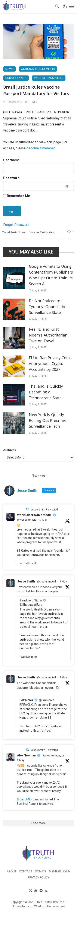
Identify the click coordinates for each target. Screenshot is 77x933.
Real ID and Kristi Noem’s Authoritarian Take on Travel (48, 335)
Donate (40, 871)
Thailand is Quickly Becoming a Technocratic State (46, 392)
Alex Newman (26, 755)
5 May (20, 760)
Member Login (59, 871)
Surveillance (16, 78)
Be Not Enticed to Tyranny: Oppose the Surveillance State (47, 306)
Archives (9, 450)
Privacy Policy (38, 877)
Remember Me (18, 196)
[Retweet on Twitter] (27, 509)
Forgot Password (16, 225)
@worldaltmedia (26, 519)
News (9, 68)
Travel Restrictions (13, 232)
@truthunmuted (46, 581)
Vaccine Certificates (42, 232)
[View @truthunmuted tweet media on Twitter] (57, 687)
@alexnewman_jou (54, 755)
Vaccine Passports (48, 78)
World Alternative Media (34, 515)
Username (11, 160)
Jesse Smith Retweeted (44, 509)
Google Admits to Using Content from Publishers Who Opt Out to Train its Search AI (51, 275)
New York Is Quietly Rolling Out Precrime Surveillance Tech (47, 420)
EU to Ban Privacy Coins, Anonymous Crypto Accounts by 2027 (51, 363)
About (11, 871)
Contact (25, 871)
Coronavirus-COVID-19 (38, 68)
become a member (41, 148)
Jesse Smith (26, 581)
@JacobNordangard (30, 799)
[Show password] (67, 186)
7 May (43, 519)
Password (11, 178)
